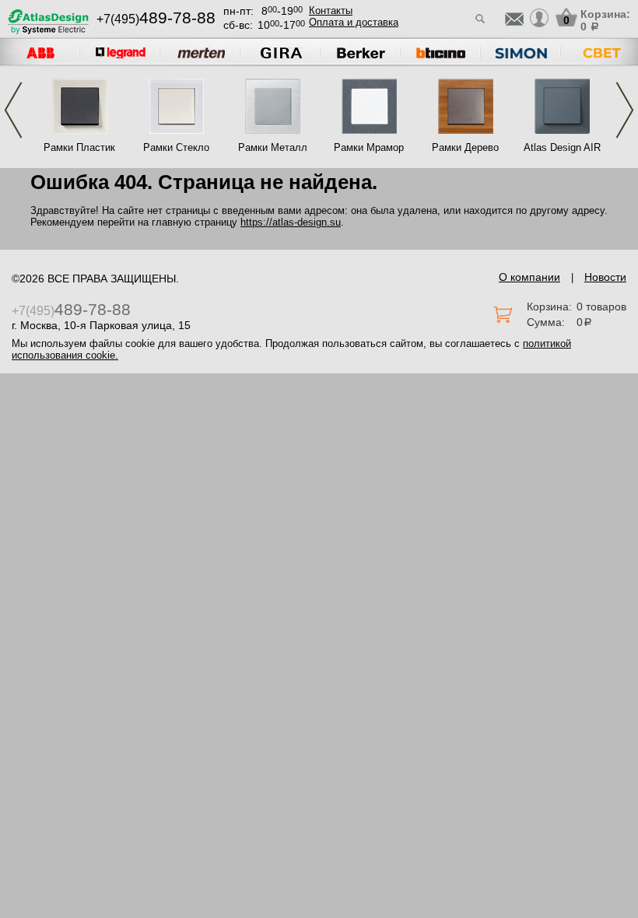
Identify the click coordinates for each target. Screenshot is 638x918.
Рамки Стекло (176, 147)
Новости (605, 277)
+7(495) (156, 19)
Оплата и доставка (353, 22)
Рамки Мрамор (369, 147)
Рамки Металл (272, 147)
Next (624, 110)
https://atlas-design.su (290, 222)
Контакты (330, 10)
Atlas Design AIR (562, 147)
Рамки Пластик (79, 147)
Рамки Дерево (465, 147)
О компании (529, 277)
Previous (13, 110)
